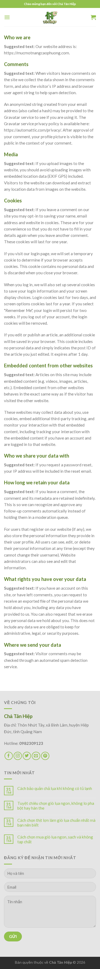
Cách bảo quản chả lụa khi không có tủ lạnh (54, 788)
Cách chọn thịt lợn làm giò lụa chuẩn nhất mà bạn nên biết (56, 822)
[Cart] (93, 17)
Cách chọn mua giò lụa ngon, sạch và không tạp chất (55, 839)
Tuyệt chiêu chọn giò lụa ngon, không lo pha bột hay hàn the (55, 805)
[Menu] (7, 17)
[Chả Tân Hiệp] (50, 17)
